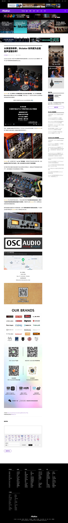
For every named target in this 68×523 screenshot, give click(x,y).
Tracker (40, 479)
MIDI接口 (48, 474)
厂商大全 (23, 11)
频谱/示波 (32, 473)
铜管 (9, 472)
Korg (9, 501)
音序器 (53, 486)
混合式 (18, 478)
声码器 (26, 484)
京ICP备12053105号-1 (33, 520)
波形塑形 (18, 483)
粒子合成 (18, 477)
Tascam (10, 507)
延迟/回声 (26, 474)
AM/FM (18, 474)
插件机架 (40, 478)
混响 (25, 473)
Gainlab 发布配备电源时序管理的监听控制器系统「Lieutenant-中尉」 (56, 165)
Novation (16, 504)
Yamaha (16, 509)
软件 (34, 11)
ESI (15, 499)
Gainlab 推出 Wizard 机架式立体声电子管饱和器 (56, 169)
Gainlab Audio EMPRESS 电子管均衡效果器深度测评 (56, 158)
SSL (9, 506)
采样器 (53, 484)
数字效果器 (48, 486)
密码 (6, 445)
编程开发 (40, 486)
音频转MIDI (32, 480)
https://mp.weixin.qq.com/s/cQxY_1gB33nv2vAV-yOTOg (17, 412)
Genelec (10, 499)
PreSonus (10, 504)
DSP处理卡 (48, 485)
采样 (17, 475)
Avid (15, 497)
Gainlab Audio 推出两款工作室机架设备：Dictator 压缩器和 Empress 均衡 (55, 132)
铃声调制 (32, 485)
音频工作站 (40, 472)
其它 (17, 486)
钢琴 (9, 479)
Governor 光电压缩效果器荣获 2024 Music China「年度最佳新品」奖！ (55, 176)
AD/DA (53, 479)
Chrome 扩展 (42, 519)
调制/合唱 (32, 478)
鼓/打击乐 (10, 478)
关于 (45, 519)
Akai (9, 496)
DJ (52, 474)
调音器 (32, 486)
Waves (10, 509)
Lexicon (16, 501)
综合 (9, 486)
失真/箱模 (32, 479)
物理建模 (18, 485)
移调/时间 (26, 479)
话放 (47, 481)
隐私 (50, 519)
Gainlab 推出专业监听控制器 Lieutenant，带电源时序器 (55, 172)
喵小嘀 (23, 519)
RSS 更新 (37, 519)
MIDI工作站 (40, 474)
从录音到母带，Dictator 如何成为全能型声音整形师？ (55, 115)
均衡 (25, 481)
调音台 (26, 478)
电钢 (9, 475)
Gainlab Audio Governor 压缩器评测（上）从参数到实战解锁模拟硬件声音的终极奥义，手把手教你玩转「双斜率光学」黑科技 (56, 154)
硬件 (30, 11)
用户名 (7, 443)
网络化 (32, 484)
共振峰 (18, 484)
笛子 (9, 483)
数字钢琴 (53, 477)
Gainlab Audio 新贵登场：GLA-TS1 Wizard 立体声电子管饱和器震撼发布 (55, 162)
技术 (37, 11)
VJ (52, 475)
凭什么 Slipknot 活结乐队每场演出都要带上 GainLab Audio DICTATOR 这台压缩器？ (56, 122)
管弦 (9, 477)
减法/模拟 (18, 472)
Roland (16, 507)
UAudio (16, 508)
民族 (9, 473)
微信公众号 (26, 519)
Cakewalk (16, 498)
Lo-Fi (31, 475)
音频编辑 (40, 477)
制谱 (39, 485)
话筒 (47, 479)
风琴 (9, 484)
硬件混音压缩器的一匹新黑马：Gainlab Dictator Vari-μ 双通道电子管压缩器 (55, 129)
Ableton (10, 494)
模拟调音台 (48, 477)
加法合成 (18, 473)
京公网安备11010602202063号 (42, 520)
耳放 (47, 483)
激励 (25, 472)
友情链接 (53, 519)
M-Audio (16, 502)
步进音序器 (40, 483)
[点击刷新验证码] (30, 445)
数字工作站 (54, 481)
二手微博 (34, 519)
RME (15, 506)
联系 (47, 519)
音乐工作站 (40, 473)
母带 (31, 474)
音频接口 (48, 475)
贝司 (9, 474)
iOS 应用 (15, 519)
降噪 (31, 472)
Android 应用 (19, 519)
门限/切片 (26, 483)
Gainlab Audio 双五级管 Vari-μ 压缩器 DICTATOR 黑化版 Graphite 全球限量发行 (55, 118)
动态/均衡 (53, 480)
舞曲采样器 (54, 485)
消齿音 (26, 475)
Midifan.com (13, 414)
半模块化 (18, 479)
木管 (9, 485)
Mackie (10, 502)
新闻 (27, 11)
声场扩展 (26, 477)
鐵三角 (16, 496)
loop (9, 480)
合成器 (53, 472)
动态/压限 (32, 477)
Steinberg (10, 508)
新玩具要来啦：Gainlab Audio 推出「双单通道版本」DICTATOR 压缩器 (56, 125)
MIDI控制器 (48, 473)
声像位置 (26, 486)
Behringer (10, 497)
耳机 (47, 480)
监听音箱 (48, 484)
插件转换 (40, 484)
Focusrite (10, 498)
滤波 (25, 480)
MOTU (10, 503)
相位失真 (18, 481)
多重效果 (26, 485)
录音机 (32, 483)
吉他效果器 (54, 478)
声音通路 (32, 481)
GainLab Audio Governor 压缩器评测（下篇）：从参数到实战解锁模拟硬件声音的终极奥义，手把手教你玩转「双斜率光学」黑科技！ (56, 149)
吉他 (9, 481)
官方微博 (30, 519)
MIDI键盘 (48, 472)
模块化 (18, 480)
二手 (41, 11)
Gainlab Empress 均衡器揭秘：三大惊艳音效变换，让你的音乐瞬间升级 (55, 144)
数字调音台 (48, 478)
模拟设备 (53, 473)
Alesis (16, 494)
